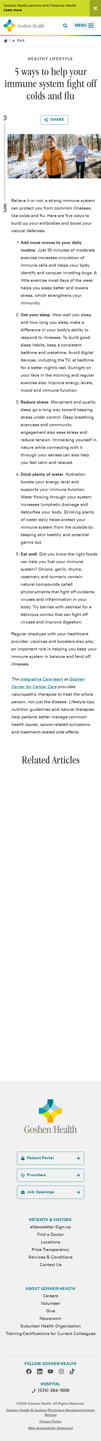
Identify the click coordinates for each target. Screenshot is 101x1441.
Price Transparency (50, 1250)
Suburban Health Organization (50, 1326)
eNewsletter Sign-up (50, 1227)
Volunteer (50, 1304)
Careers (50, 1296)
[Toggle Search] (65, 26)
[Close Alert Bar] (95, 8)
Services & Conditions (50, 1258)
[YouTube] (50, 1371)
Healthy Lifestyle (50, 59)
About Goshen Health (50, 1289)
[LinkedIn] (40, 1371)
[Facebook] (29, 1371)
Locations (50, 1242)
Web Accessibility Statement (50, 1428)
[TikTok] (72, 1371)
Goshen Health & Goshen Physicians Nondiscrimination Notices (50, 1413)
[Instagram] (61, 1371)
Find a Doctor (50, 1235)
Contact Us (51, 1265)
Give (50, 1311)
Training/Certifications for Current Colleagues (51, 1334)
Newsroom (50, 1319)
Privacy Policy (50, 1422)
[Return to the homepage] (24, 26)
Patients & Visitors (50, 1220)
